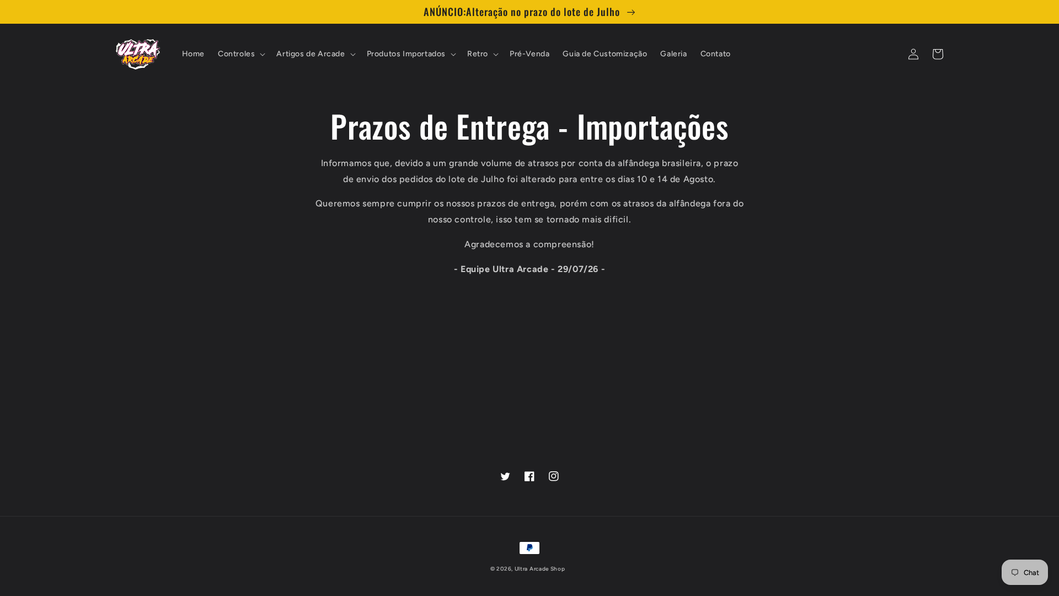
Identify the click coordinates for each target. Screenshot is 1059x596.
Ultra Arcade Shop (540, 568)
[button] (240, 54)
